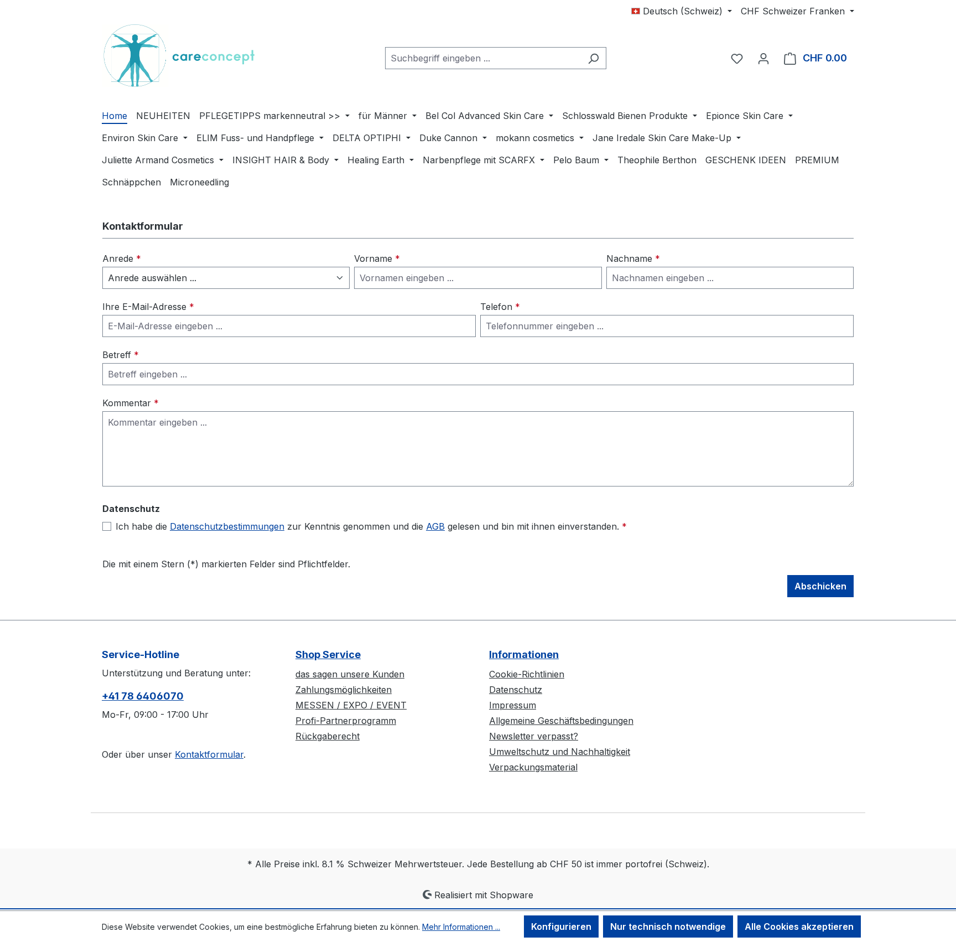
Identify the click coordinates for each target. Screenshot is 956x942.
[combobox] (483, 58)
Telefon (500, 306)
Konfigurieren (561, 926)
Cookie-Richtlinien (526, 674)
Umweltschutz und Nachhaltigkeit (559, 751)
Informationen (524, 654)
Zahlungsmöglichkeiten (343, 689)
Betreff (120, 354)
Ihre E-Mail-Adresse (148, 306)
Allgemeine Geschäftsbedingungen (561, 720)
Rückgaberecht (327, 736)
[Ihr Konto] (763, 58)
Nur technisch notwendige (668, 926)
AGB (435, 526)
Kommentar (130, 402)
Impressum (512, 705)
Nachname (633, 258)
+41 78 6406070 (143, 696)
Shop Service (328, 654)
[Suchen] (593, 58)
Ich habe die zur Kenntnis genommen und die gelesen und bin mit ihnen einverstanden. (371, 526)
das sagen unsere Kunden (349, 674)
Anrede (121, 258)
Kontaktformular (209, 754)
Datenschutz (515, 689)
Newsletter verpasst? (533, 736)
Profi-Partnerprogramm (345, 720)
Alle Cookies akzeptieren (799, 926)
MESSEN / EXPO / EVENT (351, 705)
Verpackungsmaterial (533, 767)
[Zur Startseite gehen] (185, 55)
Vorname (377, 258)
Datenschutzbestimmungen (227, 526)
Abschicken (820, 586)
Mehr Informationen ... (461, 926)
